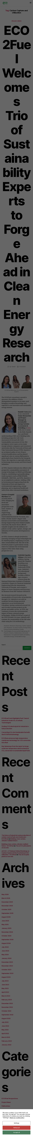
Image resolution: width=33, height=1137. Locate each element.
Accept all (16, 1132)
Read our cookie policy (17, 1118)
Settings (16, 1123)
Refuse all (16, 1128)
